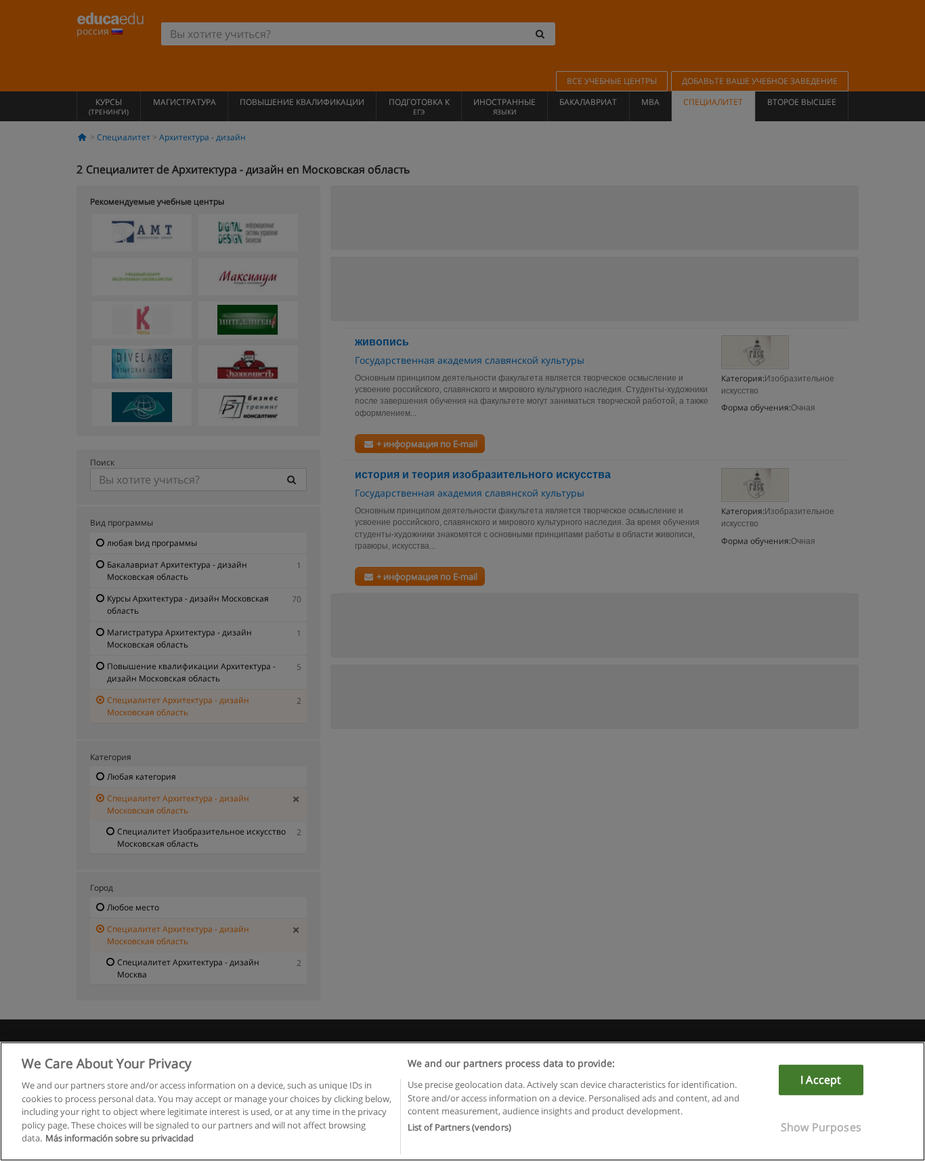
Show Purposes (821, 1127)
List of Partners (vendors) (459, 1128)
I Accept (820, 1079)
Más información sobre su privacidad (119, 1138)
